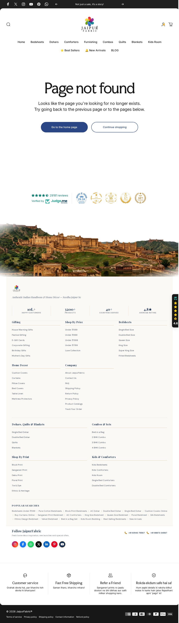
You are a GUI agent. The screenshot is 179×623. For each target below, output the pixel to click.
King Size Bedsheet (101, 515)
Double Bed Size (125, 335)
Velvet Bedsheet (61, 519)
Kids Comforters (99, 470)
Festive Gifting (19, 335)
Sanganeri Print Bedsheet (57, 515)
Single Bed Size (124, 329)
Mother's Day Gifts (21, 355)
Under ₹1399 (70, 340)
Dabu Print (17, 475)
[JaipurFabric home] (16, 288)
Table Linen (17, 393)
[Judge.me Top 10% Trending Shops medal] (139, 198)
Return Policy (71, 393)
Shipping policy (46, 617)
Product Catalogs (73, 403)
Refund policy (82, 617)
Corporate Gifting (21, 345)
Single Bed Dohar (20, 432)
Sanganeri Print (19, 470)
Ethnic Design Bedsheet (37, 519)
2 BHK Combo (97, 437)
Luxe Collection (72, 350)
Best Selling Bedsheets (126, 519)
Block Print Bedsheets (76, 511)
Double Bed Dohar (21, 437)
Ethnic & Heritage (20, 490)
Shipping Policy (72, 388)
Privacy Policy (71, 398)
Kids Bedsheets (98, 464)
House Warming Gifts (22, 329)
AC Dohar (95, 511)
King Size (121, 345)
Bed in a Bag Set (80, 519)
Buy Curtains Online (31, 515)
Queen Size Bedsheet (124, 515)
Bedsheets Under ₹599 (23, 511)
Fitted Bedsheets (125, 355)
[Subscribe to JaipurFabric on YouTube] (62, 544)
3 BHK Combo (97, 442)
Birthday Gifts (19, 350)
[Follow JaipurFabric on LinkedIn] (46, 544)
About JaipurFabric (74, 372)
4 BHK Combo (98, 447)
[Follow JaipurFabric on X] (38, 544)
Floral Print (17, 480)
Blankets (16, 447)
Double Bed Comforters (102, 485)
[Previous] (56, 4)
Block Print (17, 464)
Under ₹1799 (70, 345)
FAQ (66, 383)
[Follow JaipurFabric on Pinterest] (54, 544)
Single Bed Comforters (102, 480)
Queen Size (122, 340)
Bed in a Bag (97, 432)
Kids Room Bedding (101, 519)
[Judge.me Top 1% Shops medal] (124, 198)
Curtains (16, 378)
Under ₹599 (70, 329)
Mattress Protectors (22, 398)
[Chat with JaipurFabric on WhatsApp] (31, 544)
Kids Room (96, 475)
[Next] (122, 4)
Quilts (15, 442)
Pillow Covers (18, 383)
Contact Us (70, 378)
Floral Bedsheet (146, 515)
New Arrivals (147, 519)
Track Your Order (72, 409)
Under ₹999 (70, 335)
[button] (172, 311)
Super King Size (124, 350)
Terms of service (14, 617)
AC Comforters (80, 515)
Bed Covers (17, 388)
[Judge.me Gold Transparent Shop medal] (95, 198)
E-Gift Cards (18, 340)
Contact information (64, 617)
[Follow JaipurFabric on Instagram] (15, 544)
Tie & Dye (16, 485)
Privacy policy (30, 617)
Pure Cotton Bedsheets (50, 511)
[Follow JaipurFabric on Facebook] (23, 544)
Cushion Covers (19, 372)
